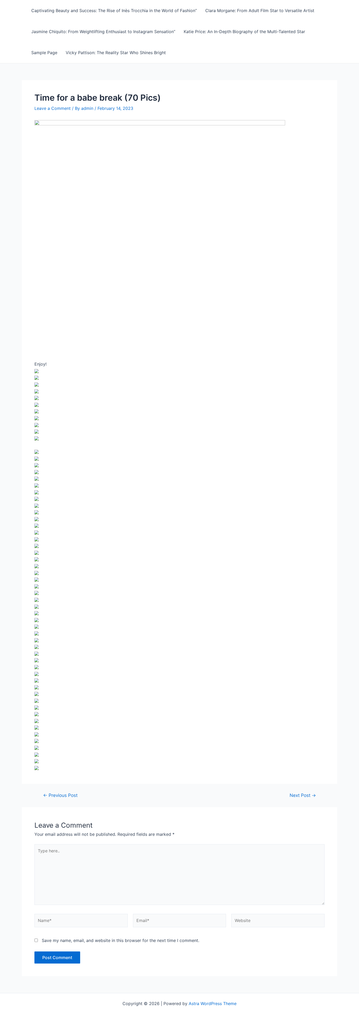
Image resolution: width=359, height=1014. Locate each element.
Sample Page (44, 52)
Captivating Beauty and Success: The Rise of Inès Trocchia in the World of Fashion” (114, 10)
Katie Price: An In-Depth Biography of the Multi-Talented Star (244, 31)
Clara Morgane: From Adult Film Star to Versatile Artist (259, 10)
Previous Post (60, 795)
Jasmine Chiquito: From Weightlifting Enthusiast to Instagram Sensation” (103, 31)
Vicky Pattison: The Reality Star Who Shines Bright (116, 52)
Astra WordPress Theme (213, 1003)
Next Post (303, 795)
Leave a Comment (52, 108)
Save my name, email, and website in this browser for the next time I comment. (120, 940)
